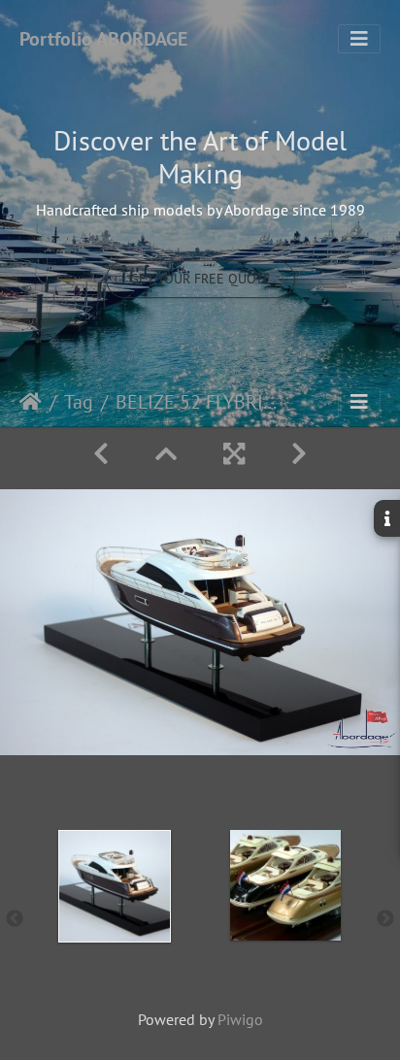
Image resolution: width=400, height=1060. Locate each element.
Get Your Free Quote (200, 278)
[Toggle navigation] (359, 38)
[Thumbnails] (166, 454)
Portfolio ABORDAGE (103, 38)
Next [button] (385, 919)
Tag (78, 401)
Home (30, 401)
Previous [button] (14, 919)
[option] (114, 915)
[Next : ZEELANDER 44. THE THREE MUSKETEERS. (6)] (299, 454)
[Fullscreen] (234, 454)
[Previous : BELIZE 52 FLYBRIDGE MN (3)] (101, 454)
